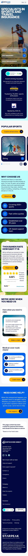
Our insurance (6, 504)
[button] (21, 164)
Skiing (5, 158)
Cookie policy (6, 520)
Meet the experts (7, 491)
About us (4, 487)
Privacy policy (16, 520)
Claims (4, 478)
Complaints (5, 474)
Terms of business (7, 523)
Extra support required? (8, 467)
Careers (4, 495)
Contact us (5, 470)
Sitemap (16, 523)
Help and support (7, 463)
